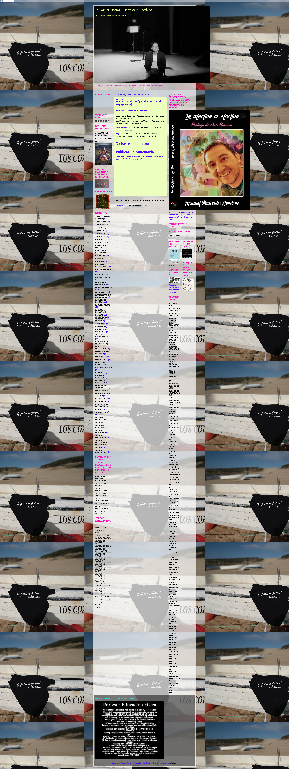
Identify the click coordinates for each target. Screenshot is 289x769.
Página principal (101, 527)
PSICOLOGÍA (151, 136)
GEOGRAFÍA (100, 324)
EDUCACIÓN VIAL (102, 597)
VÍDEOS (98, 447)
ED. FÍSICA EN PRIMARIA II (174, 366)
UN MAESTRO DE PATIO (173, 672)
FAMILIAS (99, 315)
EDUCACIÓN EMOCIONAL (146, 134)
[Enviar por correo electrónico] (126, 130)
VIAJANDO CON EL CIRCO (173, 685)
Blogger (173, 763)
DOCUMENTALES (102, 277)
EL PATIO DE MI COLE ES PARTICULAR (174, 462)
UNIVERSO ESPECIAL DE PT (174, 678)
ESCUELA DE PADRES (125, 136)
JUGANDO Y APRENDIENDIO (174, 517)
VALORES (99, 422)
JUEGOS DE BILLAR (103, 546)
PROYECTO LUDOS (103, 538)
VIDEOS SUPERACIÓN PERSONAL (101, 442)
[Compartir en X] (128, 130)
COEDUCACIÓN (101, 242)
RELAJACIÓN (101, 401)
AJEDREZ (99, 228)
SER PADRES (174, 667)
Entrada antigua (156, 200)
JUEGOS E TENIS (102, 535)
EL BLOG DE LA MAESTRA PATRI (174, 402)
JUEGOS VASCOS (102, 503)
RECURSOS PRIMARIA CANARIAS (173, 650)
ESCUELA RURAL (102, 305)
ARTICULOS (100, 234)
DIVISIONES (100, 274)
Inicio (143, 200)
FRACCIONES (101, 318)
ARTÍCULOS (129, 134)
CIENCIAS (99, 239)
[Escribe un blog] (127, 130)
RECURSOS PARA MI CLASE (173, 628)
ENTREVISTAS (101, 292)
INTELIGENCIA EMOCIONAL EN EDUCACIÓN (174, 498)
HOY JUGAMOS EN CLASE (173, 489)
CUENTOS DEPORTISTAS (174, 349)
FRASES (98, 321)
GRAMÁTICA (100, 327)
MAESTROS (140, 136)
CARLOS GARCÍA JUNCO (172, 342)
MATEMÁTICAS (101, 360)
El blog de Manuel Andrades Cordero (124, 10)
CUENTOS (99, 261)
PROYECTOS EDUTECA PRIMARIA (174, 612)
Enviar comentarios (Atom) (138, 206)
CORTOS (99, 258)
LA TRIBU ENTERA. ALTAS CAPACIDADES (174, 545)
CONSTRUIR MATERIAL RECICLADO (100, 478)
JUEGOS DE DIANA (103, 594)
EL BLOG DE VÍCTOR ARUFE (174, 446)
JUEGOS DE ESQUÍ (103, 600)
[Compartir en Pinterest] (131, 130)
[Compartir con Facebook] (130, 130)
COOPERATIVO (101, 255)
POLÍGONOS (100, 390)
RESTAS (98, 409)
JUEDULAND (174, 512)
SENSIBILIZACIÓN (102, 412)
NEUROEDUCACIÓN (103, 368)
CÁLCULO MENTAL (103, 269)
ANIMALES (99, 231)
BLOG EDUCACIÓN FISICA (174, 325)
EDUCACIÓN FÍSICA (103, 287)
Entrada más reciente (128, 200)
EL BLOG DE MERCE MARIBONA (174, 418)
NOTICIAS (99, 373)
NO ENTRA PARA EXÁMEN (173, 596)
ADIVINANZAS (101, 222)
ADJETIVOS (100, 225)
